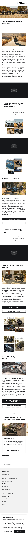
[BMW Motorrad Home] (21, 3)
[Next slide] (8, 455)
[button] (2, 3)
